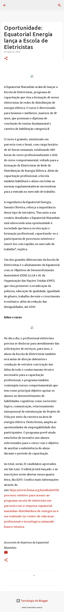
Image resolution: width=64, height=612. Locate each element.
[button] (6, 58)
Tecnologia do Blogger (34, 600)
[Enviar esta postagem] (6, 553)
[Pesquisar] (59, 5)
